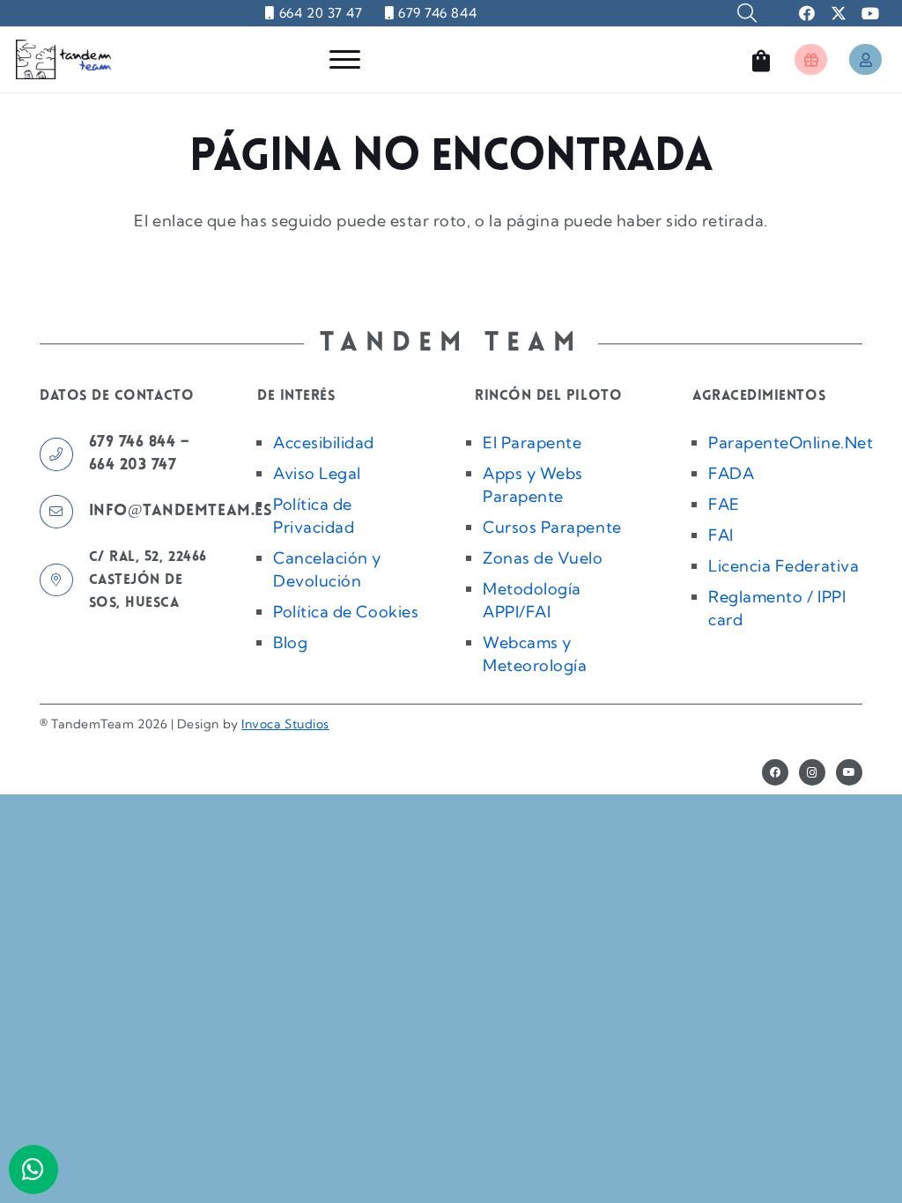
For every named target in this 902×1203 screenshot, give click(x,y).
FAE (724, 504)
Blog (290, 642)
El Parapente (532, 442)
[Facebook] (775, 772)
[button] (747, 13)
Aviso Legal (317, 473)
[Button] (811, 59)
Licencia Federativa (783, 566)
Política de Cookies (345, 612)
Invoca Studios (285, 724)
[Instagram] (812, 772)
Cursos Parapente (552, 527)
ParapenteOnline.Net (790, 442)
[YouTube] (849, 772)
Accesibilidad (323, 442)
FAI (721, 535)
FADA (731, 473)
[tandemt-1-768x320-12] (63, 59)
